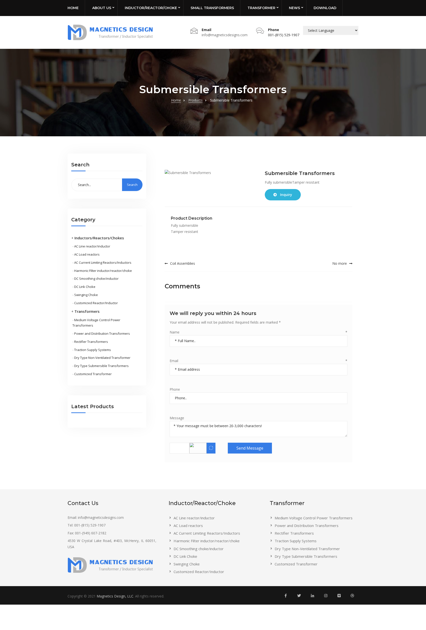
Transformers (87, 311)
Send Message (249, 448)
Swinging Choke (86, 295)
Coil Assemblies (182, 263)
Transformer (261, 8)
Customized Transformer (93, 374)
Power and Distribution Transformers (102, 333)
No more (339, 263)
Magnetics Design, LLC (115, 596)
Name (258, 332)
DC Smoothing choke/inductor (96, 278)
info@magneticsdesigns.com (225, 35)
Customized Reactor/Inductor (96, 303)
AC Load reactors (87, 254)
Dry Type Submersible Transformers (101, 366)
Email (258, 360)
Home (73, 8)
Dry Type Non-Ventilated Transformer (102, 357)
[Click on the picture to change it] (211, 448)
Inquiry (286, 194)
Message (177, 418)
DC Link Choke (84, 286)
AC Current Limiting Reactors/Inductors (102, 262)
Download (325, 8)
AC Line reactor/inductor (92, 246)
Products (195, 100)
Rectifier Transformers (91, 341)
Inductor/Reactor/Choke (151, 8)
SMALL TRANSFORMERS (212, 8)
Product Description (191, 218)
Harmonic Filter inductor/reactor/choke (103, 270)
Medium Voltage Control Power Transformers (314, 517)
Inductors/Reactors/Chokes (99, 237)
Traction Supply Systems (92, 350)
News (294, 8)
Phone (175, 389)
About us (101, 8)
